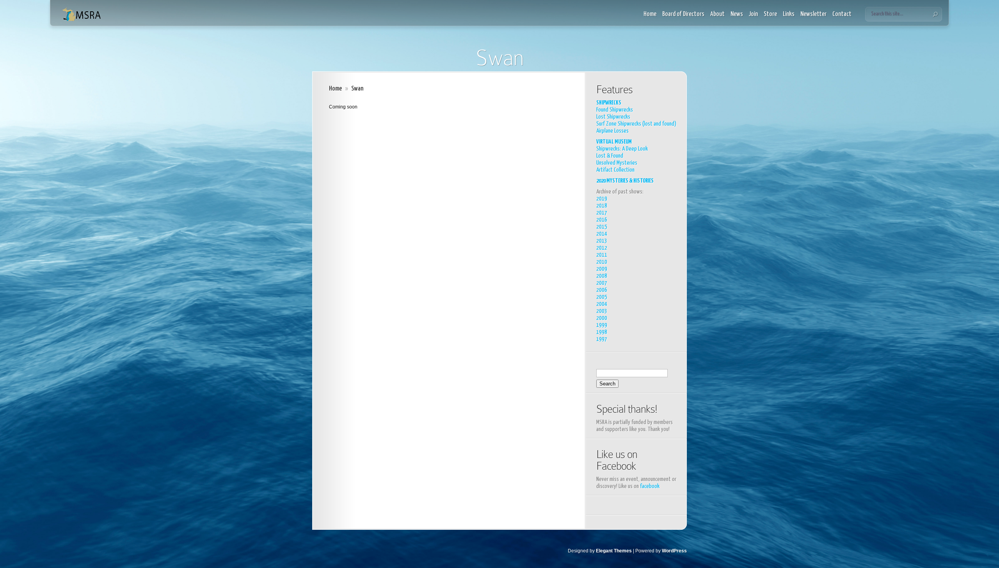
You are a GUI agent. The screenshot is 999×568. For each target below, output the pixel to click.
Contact (841, 14)
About (717, 14)
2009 (601, 269)
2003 (601, 311)
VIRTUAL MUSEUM (614, 142)
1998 (601, 332)
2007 (601, 283)
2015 (601, 227)
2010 (601, 262)
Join (753, 14)
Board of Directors (683, 14)
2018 (601, 206)
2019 (601, 199)
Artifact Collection (615, 170)
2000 (601, 318)
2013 (601, 241)
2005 (601, 297)
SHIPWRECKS (608, 103)
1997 (601, 339)
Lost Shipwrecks (613, 117)
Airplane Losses (612, 131)
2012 (601, 248)
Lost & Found (609, 156)
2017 (601, 213)
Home (649, 14)
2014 (601, 234)
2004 (601, 304)
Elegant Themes (614, 551)
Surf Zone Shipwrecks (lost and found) (636, 124)
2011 (601, 255)
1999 (601, 325)
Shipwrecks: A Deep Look (622, 149)
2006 (601, 290)
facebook (649, 486)
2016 (601, 220)
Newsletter (813, 14)
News (737, 14)
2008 (601, 276)
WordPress (674, 551)
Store (770, 14)
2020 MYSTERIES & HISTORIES (625, 181)
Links (789, 14)
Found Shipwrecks (614, 110)
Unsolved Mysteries (616, 163)
